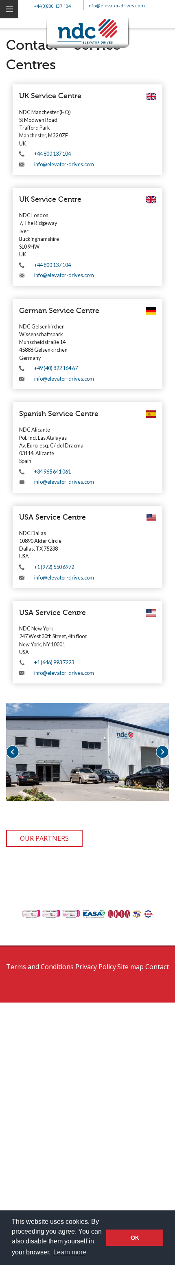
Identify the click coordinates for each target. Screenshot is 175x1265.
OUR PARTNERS (44, 838)
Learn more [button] (69, 1252)
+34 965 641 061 (52, 471)
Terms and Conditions (40, 966)
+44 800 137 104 (52, 153)
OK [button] (135, 1237)
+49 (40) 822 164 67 (56, 368)
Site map (130, 966)
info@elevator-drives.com (116, 5)
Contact (157, 966)
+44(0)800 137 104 (52, 6)
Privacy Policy (95, 966)
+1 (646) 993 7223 (54, 662)
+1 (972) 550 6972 (54, 567)
